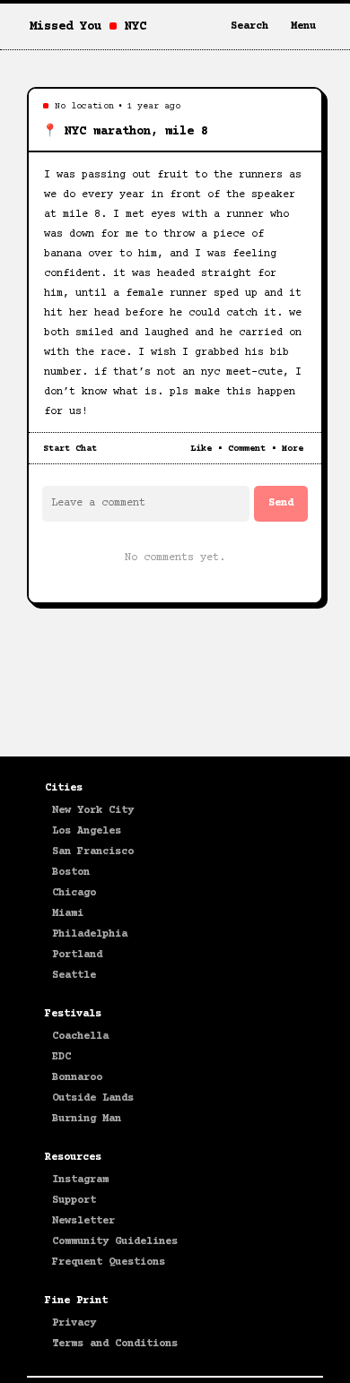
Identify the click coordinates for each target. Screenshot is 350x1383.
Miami (67, 914)
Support (74, 1200)
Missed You (65, 27)
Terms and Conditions (115, 1344)
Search (249, 26)
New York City (93, 811)
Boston (71, 872)
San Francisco (93, 852)
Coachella (80, 1036)
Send (280, 503)
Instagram (80, 1180)
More (292, 449)
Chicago (74, 893)
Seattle (74, 975)
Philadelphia (89, 934)
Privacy (74, 1323)
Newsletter (83, 1221)
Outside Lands (93, 1098)
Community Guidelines (115, 1242)
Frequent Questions (108, 1262)
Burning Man (86, 1119)
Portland (77, 955)
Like (201, 449)
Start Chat (70, 449)
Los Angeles (86, 831)
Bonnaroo (77, 1078)
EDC (61, 1057)
